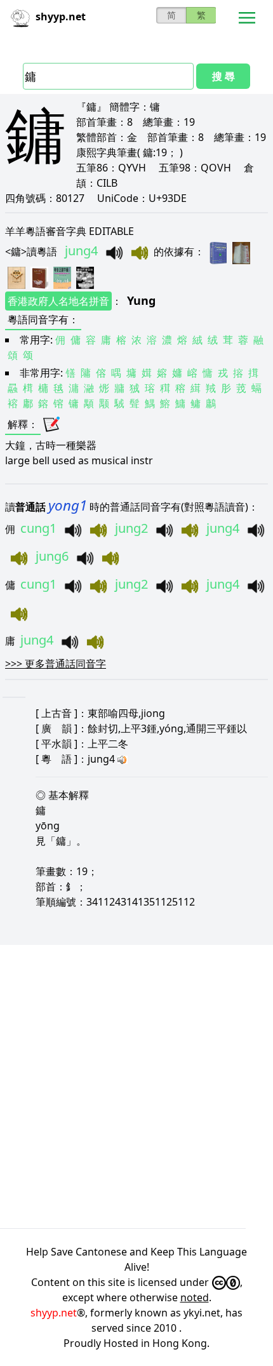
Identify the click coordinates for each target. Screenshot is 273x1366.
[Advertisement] (136, 1086)
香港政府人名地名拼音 (58, 301)
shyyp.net (53, 1313)
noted (194, 1297)
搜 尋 (223, 76)
